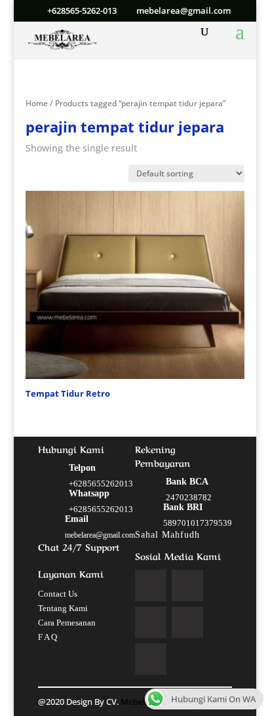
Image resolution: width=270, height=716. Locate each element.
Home (37, 103)
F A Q (47, 637)
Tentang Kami (63, 608)
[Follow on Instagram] (150, 622)
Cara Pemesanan (67, 622)
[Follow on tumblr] (150, 659)
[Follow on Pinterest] (187, 622)
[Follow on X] (187, 585)
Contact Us (57, 594)
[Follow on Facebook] (150, 585)
